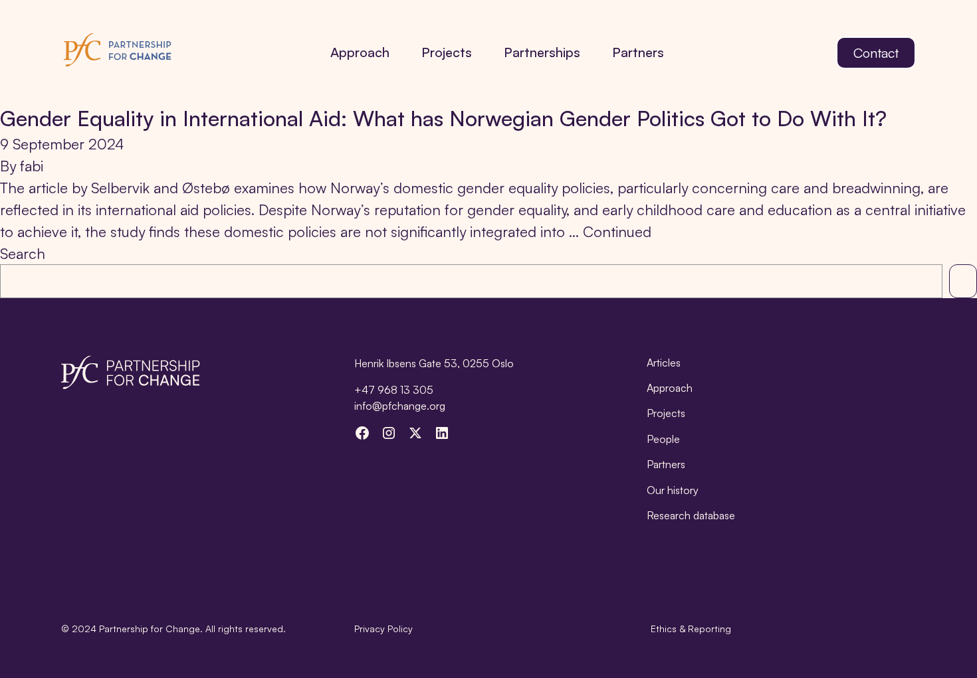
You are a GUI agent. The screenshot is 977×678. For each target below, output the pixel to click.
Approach (359, 52)
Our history (673, 490)
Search (22, 253)
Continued (617, 231)
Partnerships (542, 52)
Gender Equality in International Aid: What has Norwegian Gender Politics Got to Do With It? (443, 118)
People (663, 439)
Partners (638, 52)
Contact (876, 52)
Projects (446, 52)
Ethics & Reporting (691, 628)
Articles (664, 362)
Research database (691, 515)
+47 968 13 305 (393, 389)
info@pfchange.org (399, 405)
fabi (31, 166)
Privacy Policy (383, 628)
